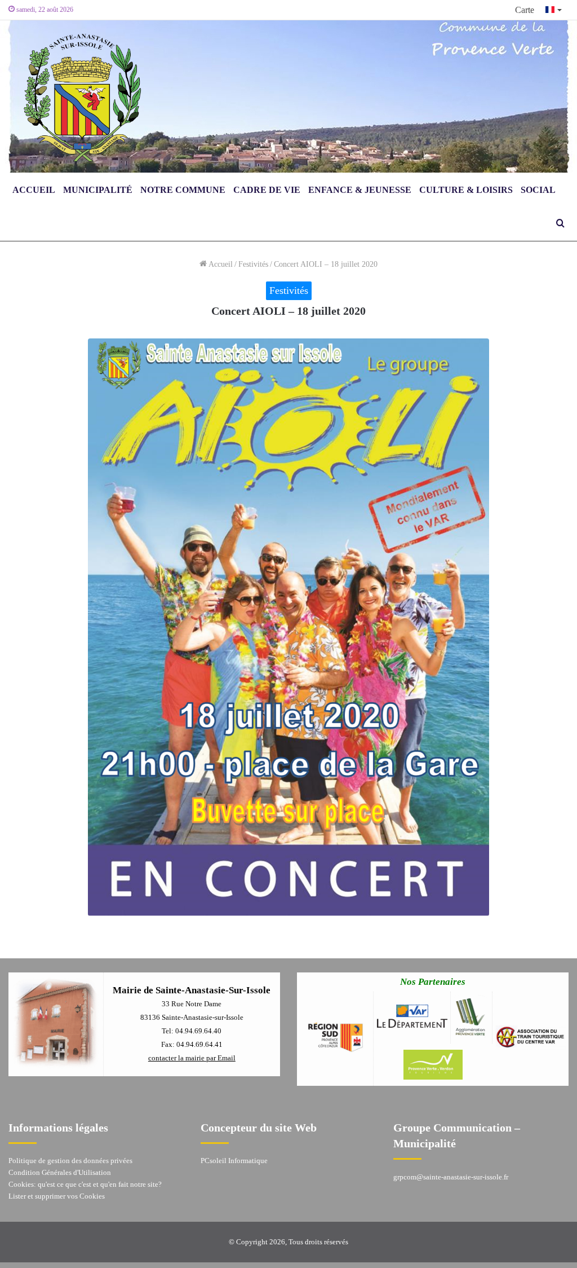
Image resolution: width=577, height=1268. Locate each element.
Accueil (33, 190)
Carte (524, 10)
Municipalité (97, 190)
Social (538, 190)
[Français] (554, 10)
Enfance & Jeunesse (359, 190)
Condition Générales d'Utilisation (59, 1172)
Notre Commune (182, 190)
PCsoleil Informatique (234, 1160)
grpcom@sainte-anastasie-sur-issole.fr (450, 1177)
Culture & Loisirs (466, 190)
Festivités (253, 264)
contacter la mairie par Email (192, 1058)
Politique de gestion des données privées (70, 1160)
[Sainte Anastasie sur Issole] (78, 96)
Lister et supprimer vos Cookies (56, 1196)
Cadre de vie (266, 190)
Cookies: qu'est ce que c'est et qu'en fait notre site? (85, 1184)
